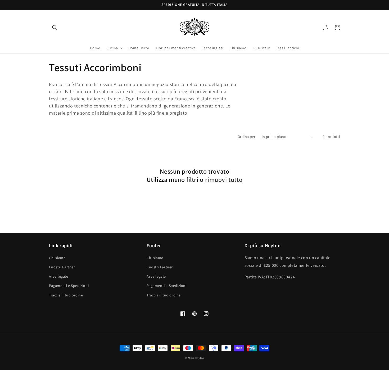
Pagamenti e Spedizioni (69, 285)
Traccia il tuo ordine (66, 295)
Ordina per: (247, 136)
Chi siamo (57, 257)
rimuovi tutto (224, 179)
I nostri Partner (62, 267)
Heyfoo (199, 358)
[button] (55, 27)
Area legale (58, 276)
